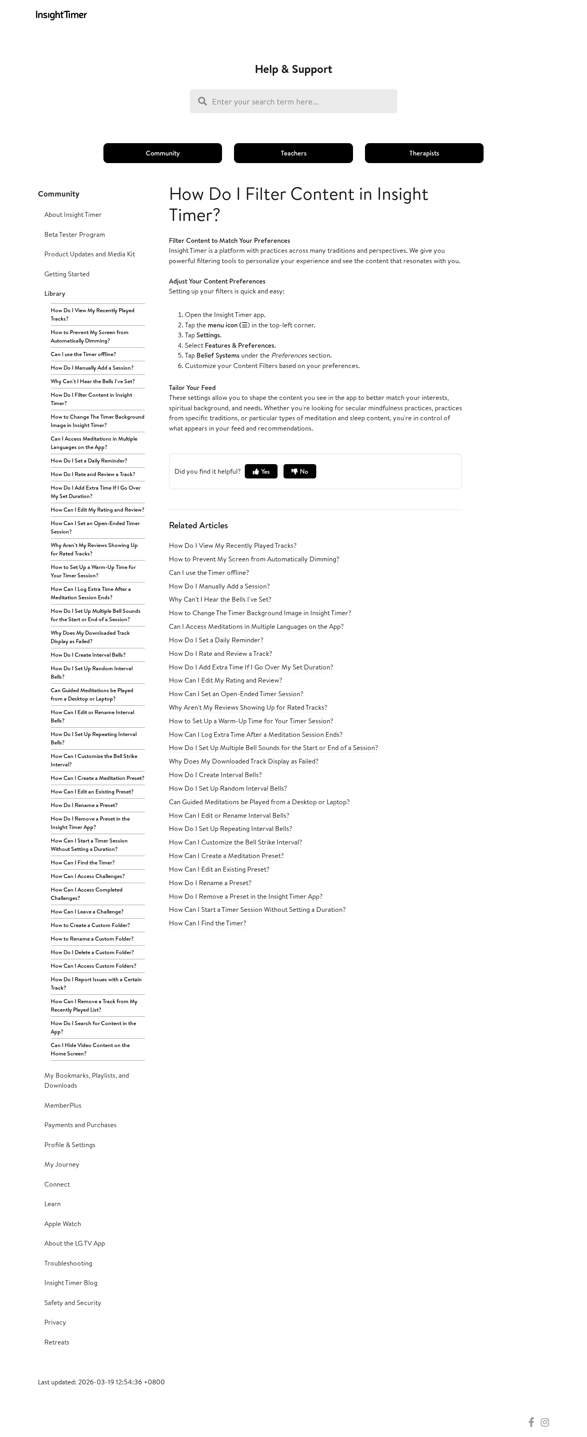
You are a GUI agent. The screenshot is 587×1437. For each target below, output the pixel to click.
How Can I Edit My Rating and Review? (98, 510)
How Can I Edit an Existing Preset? (92, 791)
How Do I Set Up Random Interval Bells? (92, 672)
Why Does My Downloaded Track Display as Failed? (90, 637)
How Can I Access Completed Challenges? (87, 894)
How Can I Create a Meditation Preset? (98, 778)
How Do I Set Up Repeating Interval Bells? (94, 738)
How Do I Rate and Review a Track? (93, 474)
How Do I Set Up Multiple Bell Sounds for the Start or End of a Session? (96, 615)
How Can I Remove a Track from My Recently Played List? (94, 1005)
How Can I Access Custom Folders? (94, 966)
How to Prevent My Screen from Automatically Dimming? (90, 336)
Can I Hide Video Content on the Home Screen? (90, 1049)
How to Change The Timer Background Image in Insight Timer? (98, 421)
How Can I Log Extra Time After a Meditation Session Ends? (91, 593)
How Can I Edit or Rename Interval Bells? (92, 716)
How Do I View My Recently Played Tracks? (93, 314)
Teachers (294, 152)
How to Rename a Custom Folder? (92, 939)
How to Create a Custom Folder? (90, 925)
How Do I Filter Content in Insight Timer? (91, 399)
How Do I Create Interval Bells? (88, 655)
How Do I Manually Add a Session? (92, 368)
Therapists (424, 152)
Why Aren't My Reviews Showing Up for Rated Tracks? (94, 549)
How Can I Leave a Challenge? (87, 911)
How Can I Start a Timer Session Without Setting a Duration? (89, 845)
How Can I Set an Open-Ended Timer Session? (95, 527)
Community (163, 152)
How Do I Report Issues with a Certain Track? (96, 983)
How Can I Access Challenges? (88, 876)
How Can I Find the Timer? (83, 862)
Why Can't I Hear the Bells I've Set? (93, 381)
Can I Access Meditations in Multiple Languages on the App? (94, 443)
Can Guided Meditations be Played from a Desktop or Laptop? (92, 694)
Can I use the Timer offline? (83, 354)
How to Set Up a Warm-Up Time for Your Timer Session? (93, 571)
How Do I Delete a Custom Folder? (92, 952)
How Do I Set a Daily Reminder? (89, 461)
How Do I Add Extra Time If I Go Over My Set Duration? (96, 492)
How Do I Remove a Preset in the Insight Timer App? (90, 823)
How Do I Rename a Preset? (84, 805)
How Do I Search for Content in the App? (93, 1027)
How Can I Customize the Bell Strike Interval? (94, 760)
